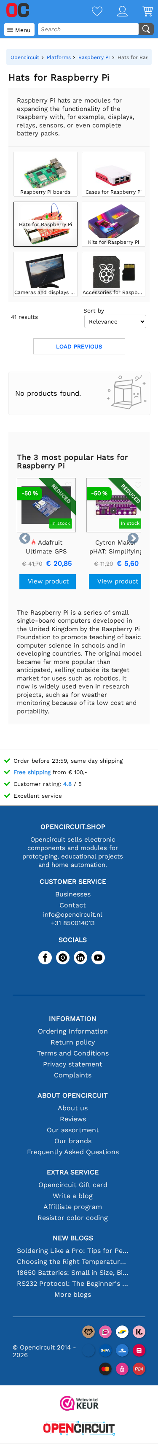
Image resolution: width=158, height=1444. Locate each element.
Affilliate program (72, 1207)
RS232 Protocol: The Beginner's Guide (73, 1283)
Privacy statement (72, 1064)
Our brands (72, 1141)
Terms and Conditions (73, 1053)
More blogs (72, 1294)
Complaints (72, 1075)
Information (72, 1019)
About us (73, 1108)
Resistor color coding (72, 1218)
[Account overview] (115, 12)
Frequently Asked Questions (73, 1152)
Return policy (73, 1042)
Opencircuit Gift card (72, 1185)
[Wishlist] (89, 12)
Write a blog (73, 1196)
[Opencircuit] (79, 1429)
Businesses (73, 894)
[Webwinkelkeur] (79, 1404)
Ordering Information (73, 1031)
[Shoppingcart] (140, 12)
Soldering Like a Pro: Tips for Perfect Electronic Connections (73, 1251)
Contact (72, 905)
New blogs (73, 1238)
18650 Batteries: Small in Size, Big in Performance (73, 1273)
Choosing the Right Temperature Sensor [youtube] (73, 1262)
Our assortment (73, 1130)
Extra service (73, 1172)
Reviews (73, 1119)
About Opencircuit (72, 1095)
